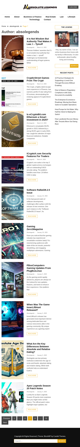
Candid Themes (59, 436)
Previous (6, 418)
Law (62, 17)
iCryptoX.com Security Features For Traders (39, 155)
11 (46, 418)
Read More (32, 68)
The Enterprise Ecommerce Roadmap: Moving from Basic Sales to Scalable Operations (66, 102)
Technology (34, 20)
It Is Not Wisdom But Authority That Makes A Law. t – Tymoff (39, 41)
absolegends (30, 47)
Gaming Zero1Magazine (35, 227)
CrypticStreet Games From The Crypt (38, 79)
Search (74, 66)
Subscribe (73, 7)
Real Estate (51, 17)
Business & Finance (32, 17)
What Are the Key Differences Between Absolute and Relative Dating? (38, 347)
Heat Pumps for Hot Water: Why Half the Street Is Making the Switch (66, 112)
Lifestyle (71, 17)
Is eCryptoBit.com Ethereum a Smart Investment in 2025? (37, 117)
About (16, 17)
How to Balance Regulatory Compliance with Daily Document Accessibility (65, 92)
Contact (47, 20)
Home (7, 17)
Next (5, 422)
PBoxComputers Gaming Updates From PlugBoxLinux (39, 268)
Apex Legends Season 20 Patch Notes (39, 387)
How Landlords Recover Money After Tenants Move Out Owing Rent (66, 121)
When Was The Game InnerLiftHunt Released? (38, 307)
